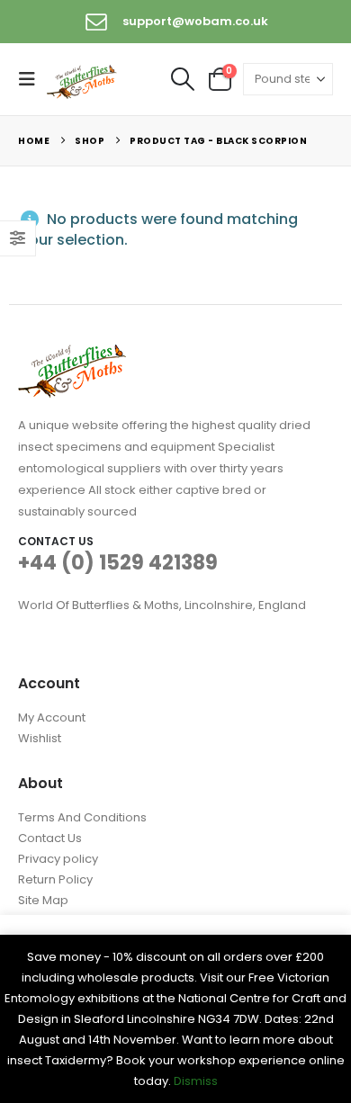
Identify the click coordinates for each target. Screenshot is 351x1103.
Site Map (43, 900)
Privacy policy (58, 858)
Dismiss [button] (196, 1081)
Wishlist (39, 738)
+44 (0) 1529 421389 (118, 563)
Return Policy (55, 879)
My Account (52, 717)
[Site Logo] (83, 80)
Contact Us (50, 838)
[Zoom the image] (72, 354)
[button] (32, 79)
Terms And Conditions (82, 817)
